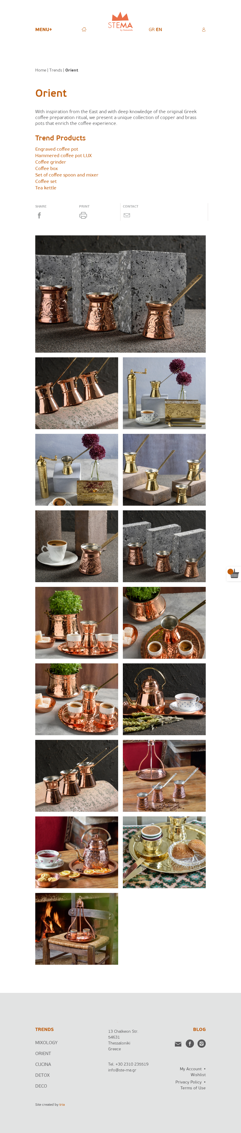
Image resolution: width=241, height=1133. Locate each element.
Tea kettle (45, 188)
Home (40, 70)
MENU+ (43, 30)
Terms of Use (193, 1088)
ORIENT (43, 1054)
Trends (55, 70)
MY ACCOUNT (204, 29)
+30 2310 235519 (132, 1064)
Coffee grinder (50, 162)
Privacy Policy (188, 1082)
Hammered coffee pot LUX (63, 156)
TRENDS (44, 1029)
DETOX (42, 1075)
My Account (191, 1069)
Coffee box (46, 169)
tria (62, 1105)
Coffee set (46, 181)
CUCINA (43, 1064)
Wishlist (198, 1075)
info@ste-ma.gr (122, 1070)
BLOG (199, 1029)
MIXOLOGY (46, 1043)
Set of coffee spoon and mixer (66, 175)
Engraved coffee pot (56, 149)
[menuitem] (152, 30)
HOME (84, 29)
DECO (41, 1086)
